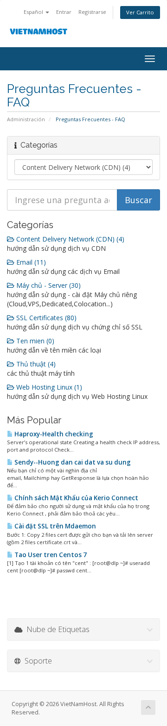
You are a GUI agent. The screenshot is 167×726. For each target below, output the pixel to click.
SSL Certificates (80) (45, 317)
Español (34, 11)
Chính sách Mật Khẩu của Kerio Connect (75, 498)
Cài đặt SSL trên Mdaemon (54, 526)
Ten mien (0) (34, 340)
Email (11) (30, 262)
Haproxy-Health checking (53, 434)
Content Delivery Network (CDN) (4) (69, 239)
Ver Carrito (140, 12)
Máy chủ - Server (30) (47, 285)
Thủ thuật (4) (35, 364)
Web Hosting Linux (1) (48, 387)
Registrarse (92, 11)
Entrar (63, 11)
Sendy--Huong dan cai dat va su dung (72, 462)
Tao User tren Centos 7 (50, 555)
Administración (26, 119)
